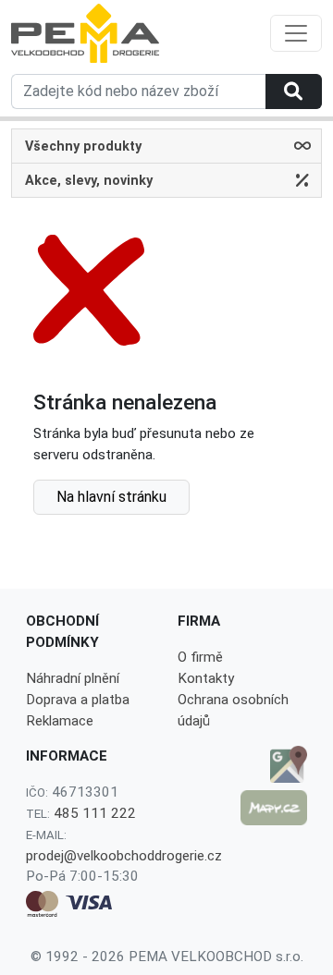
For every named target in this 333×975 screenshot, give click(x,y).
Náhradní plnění (72, 678)
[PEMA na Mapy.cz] (273, 807)
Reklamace (59, 721)
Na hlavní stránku (111, 497)
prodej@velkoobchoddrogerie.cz (124, 855)
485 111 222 (95, 813)
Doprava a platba (78, 699)
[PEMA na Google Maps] (273, 764)
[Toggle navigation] (296, 33)
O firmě (200, 657)
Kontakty (206, 678)
